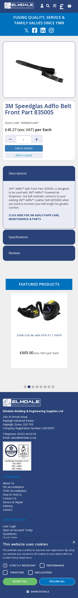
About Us (8, 483)
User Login (9, 526)
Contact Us (9, 498)
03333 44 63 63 (26, 434)
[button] (25, 386)
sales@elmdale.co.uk (23, 437)
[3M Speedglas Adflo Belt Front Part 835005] (39, 70)
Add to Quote (24, 155)
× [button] (73, 542)
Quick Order (10, 537)
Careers (7, 510)
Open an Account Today (18, 530)
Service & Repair (13, 502)
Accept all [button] (20, 581)
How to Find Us (12, 494)
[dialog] (39, 568)
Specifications (18, 237)
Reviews (14, 253)
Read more (25, 557)
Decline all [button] (57, 581)
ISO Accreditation (13, 487)
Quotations (10, 534)
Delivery (8, 506)
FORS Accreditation (15, 491)
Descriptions (18, 173)
